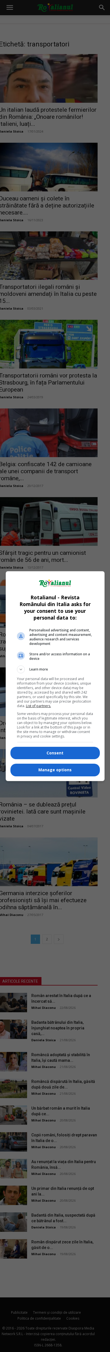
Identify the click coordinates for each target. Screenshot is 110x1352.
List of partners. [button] (38, 705)
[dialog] (55, 676)
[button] (55, 669)
